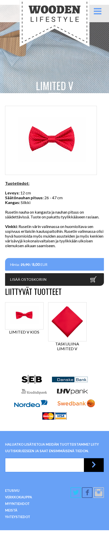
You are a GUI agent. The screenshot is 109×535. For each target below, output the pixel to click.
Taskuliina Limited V (67, 346)
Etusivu (12, 491)
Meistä (11, 510)
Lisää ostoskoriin (28, 279)
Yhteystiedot (17, 517)
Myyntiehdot (17, 504)
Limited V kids (24, 331)
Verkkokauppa (18, 497)
